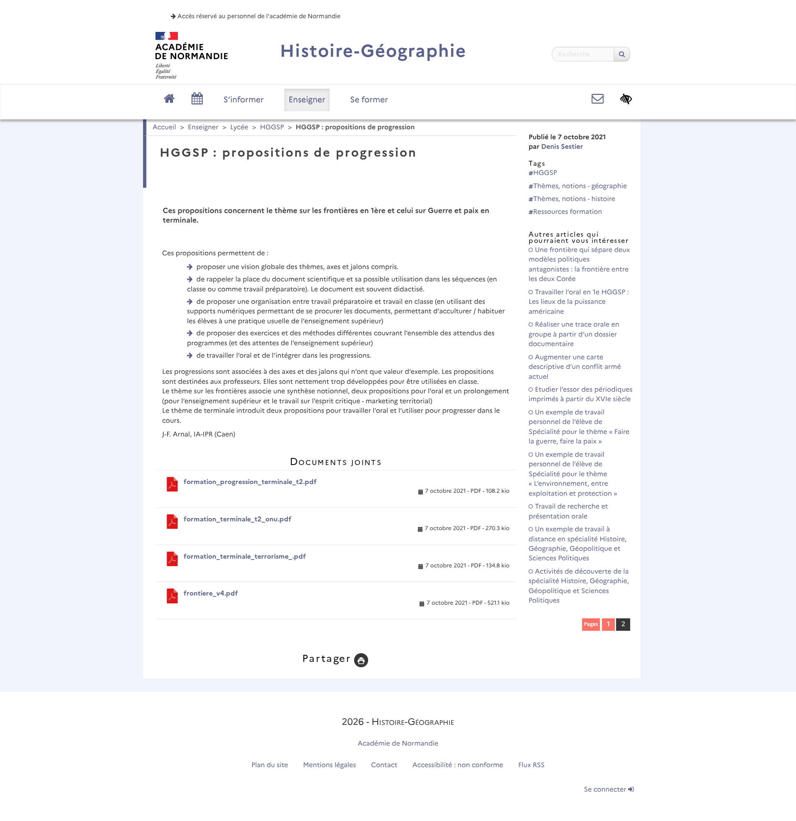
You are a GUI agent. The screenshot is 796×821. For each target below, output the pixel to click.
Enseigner (307, 99)
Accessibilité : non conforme (458, 765)
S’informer (243, 99)
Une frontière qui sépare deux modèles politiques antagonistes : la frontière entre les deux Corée (579, 264)
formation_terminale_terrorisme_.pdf (245, 556)
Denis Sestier (562, 147)
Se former (369, 99)
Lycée (239, 127)
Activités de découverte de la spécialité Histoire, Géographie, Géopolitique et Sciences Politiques (579, 586)
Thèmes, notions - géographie (580, 186)
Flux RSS (531, 765)
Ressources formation (567, 212)
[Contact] (597, 99)
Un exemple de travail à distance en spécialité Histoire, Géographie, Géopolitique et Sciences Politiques (577, 544)
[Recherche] (622, 54)
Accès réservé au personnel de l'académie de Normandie (258, 16)
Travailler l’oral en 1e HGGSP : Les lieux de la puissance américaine (579, 302)
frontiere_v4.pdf (211, 593)
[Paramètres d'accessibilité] (626, 99)
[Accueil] (191, 55)
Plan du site (269, 765)
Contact (384, 765)
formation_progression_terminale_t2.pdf (250, 482)
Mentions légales (329, 765)
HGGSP (272, 127)
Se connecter (606, 790)
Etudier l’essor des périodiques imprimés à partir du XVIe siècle (581, 394)
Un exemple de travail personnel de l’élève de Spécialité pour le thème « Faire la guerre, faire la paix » (579, 427)
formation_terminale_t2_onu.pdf (237, 519)
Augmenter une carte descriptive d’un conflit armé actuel (575, 367)
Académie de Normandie (398, 744)
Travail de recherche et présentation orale (568, 511)
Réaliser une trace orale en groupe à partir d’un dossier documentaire (574, 334)
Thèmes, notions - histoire (574, 199)
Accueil (164, 127)
